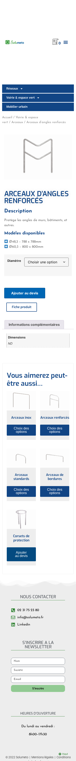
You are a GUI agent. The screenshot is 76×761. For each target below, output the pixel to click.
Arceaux (17, 122)
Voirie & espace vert (20, 98)
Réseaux (12, 89)
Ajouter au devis (24, 293)
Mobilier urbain (16, 107)
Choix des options (21, 430)
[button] (65, 42)
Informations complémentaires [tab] (34, 324)
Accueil (7, 117)
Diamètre (14, 260)
